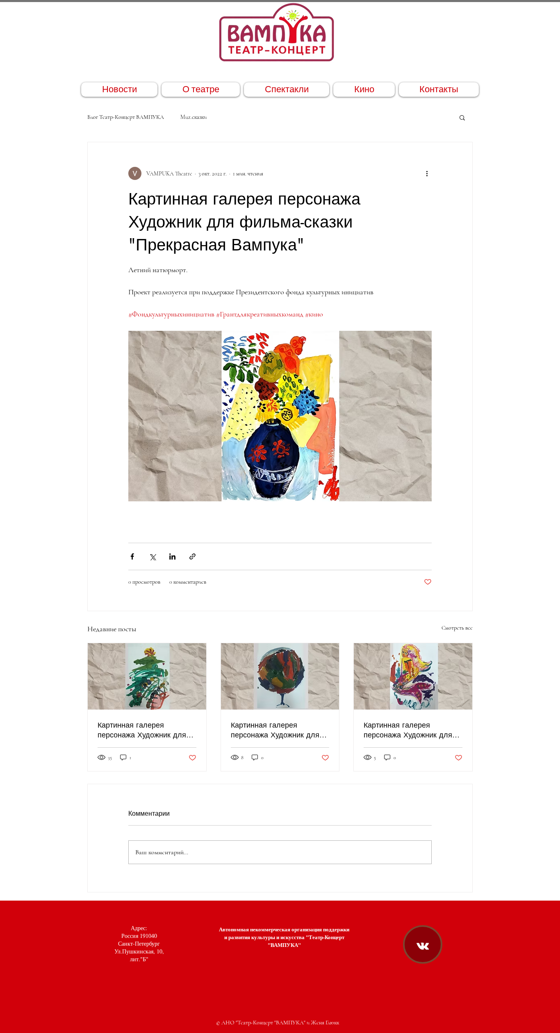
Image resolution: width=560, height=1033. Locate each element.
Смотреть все (457, 627)
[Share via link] (192, 556)
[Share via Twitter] (152, 556)
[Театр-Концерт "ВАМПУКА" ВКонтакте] (422, 946)
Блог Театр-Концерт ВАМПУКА (125, 117)
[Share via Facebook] (132, 556)
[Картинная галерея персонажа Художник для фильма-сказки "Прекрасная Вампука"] (147, 676)
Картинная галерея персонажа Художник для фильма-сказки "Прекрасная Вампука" (146, 729)
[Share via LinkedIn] (172, 556)
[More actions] (427, 173)
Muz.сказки (193, 117)
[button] (462, 117)
